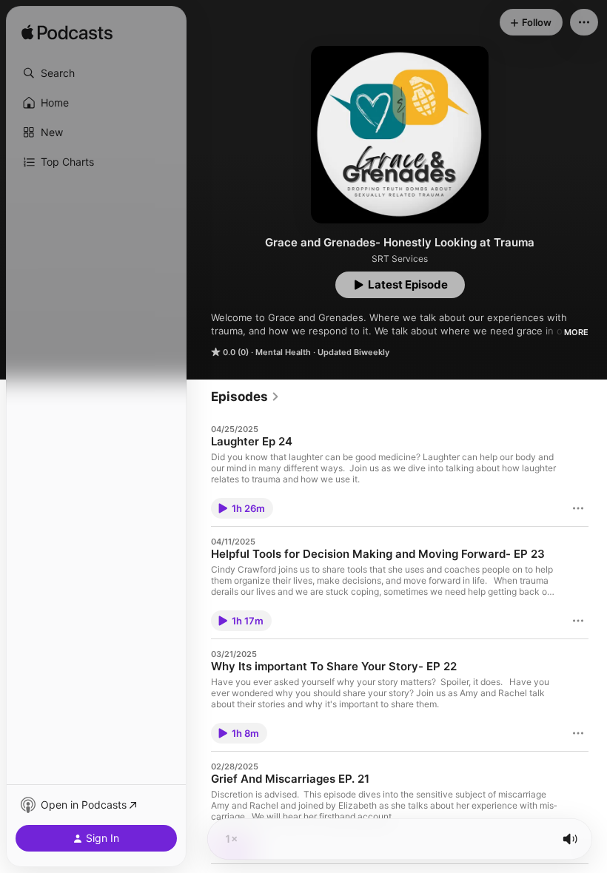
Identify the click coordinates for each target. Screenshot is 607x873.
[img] (67, 33)
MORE (576, 332)
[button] (96, 73)
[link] (245, 396)
